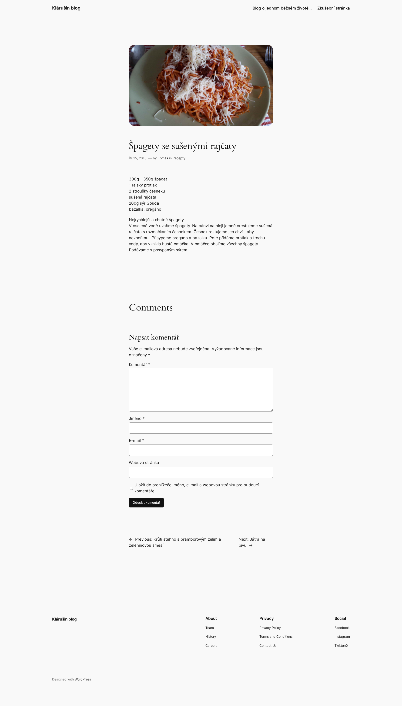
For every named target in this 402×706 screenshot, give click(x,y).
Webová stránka (144, 462)
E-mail (136, 440)
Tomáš (163, 158)
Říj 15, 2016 (138, 158)
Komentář (139, 364)
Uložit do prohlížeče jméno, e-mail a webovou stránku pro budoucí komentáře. (196, 488)
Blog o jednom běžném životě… (282, 8)
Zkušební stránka (333, 8)
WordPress (83, 679)
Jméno (137, 418)
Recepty (179, 158)
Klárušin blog (66, 8)
